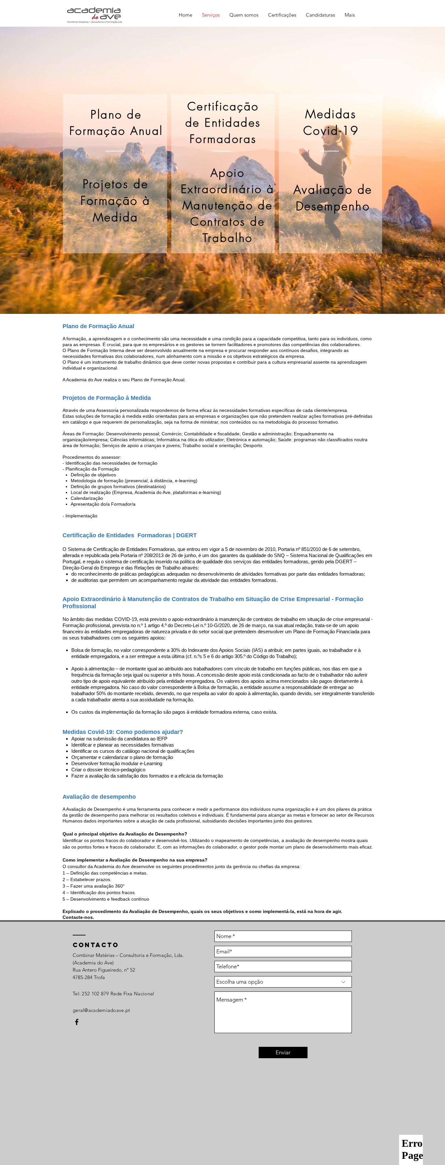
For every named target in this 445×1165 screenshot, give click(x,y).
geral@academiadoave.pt (101, 1010)
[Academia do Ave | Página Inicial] (77, 1022)
